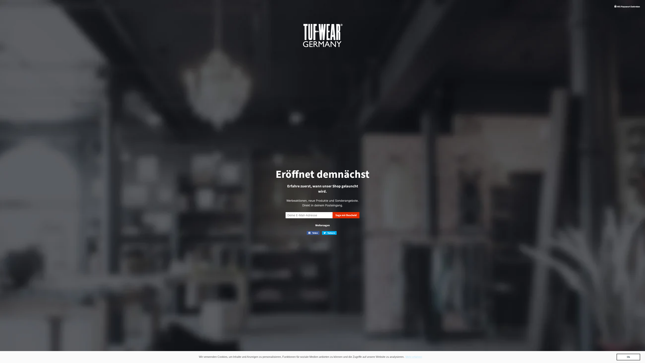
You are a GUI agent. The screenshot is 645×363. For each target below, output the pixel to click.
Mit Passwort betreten (628, 6)
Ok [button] (628, 357)
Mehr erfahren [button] (413, 356)
